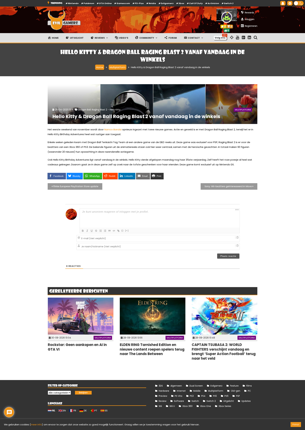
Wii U (172, 406)
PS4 (203, 396)
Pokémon (89, 3)
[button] (299, 3)
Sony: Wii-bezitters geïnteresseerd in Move (228, 186)
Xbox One (205, 406)
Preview (163, 396)
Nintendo (73, 3)
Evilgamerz (167, 3)
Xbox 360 (187, 406)
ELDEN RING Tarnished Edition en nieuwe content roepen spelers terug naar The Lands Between (152, 349)
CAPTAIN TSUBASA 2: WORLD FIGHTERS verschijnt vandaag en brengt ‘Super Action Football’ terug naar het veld (224, 351)
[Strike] (96, 231)
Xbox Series (225, 406)
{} (122, 230)
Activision (213, 3)
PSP (238, 396)
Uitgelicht (228, 401)
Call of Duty (196, 3)
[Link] (118, 231)
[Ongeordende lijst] (105, 231)
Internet (181, 390)
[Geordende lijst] (100, 231)
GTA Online (105, 3)
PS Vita (178, 396)
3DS (161, 385)
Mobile (196, 390)
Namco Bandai (113, 129)
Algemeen (176, 385)
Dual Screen (196, 385)
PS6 (226, 396)
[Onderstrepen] (91, 231)
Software (179, 401)
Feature (234, 385)
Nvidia (152, 3)
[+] (127, 230)
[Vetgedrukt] (83, 231)
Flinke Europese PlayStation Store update (75, 186)
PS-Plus (139, 3)
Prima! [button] (295, 424)
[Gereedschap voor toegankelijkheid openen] (290, 3)
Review (162, 401)
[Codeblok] (114, 231)
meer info (36, 424)
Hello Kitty (115, 109)
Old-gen (235, 390)
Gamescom (123, 3)
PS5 (215, 396)
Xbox (181, 3)
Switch (195, 401)
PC (249, 390)
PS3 (192, 396)
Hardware (164, 390)
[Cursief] (87, 231)
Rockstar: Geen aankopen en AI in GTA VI (77, 347)
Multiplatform (243, 109)
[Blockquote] (109, 231)
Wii (160, 406)
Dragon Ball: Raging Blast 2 (92, 109)
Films (249, 385)
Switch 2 (229, 3)
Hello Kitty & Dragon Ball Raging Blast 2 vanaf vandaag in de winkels (136, 116)
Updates (246, 401)
